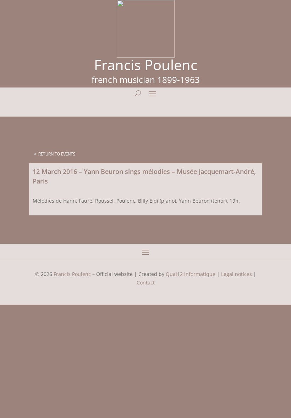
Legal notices (236, 274)
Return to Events (56, 154)
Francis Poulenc (72, 274)
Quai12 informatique (190, 274)
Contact (146, 282)
